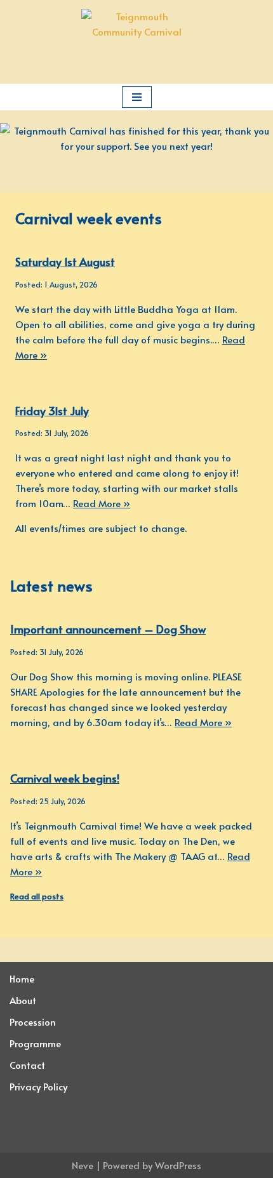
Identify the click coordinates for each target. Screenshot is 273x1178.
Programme (35, 1043)
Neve (82, 1165)
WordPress (178, 1165)
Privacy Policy (38, 1086)
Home (22, 978)
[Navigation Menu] (137, 97)
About (23, 1000)
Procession (33, 1021)
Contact (27, 1064)
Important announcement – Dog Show (108, 629)
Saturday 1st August (65, 261)
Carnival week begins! (64, 778)
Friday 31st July (52, 410)
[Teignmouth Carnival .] (136, 42)
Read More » (101, 503)
